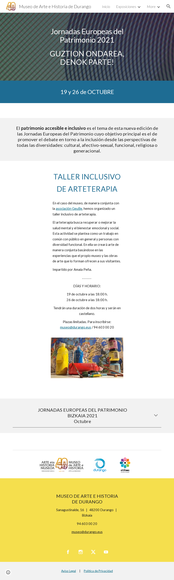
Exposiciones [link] (126, 6)
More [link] (151, 6)
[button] (168, 6)
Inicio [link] (106, 6)
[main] (87, 46)
